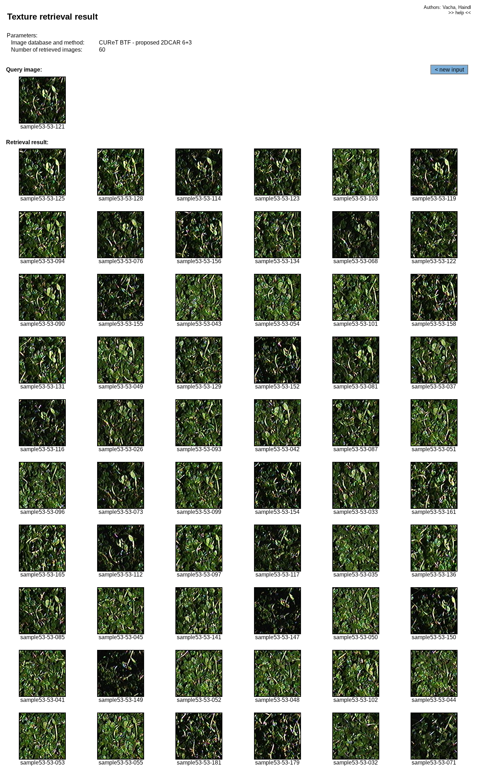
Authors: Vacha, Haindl (447, 7)
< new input (449, 70)
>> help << (459, 12)
